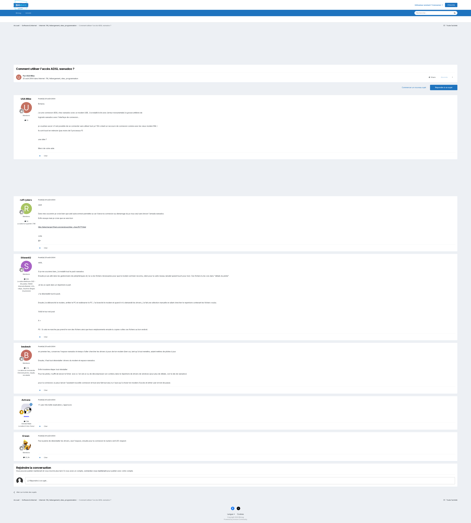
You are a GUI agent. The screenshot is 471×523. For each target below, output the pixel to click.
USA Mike (30, 76)
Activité (28, 13)
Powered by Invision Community (235, 519)
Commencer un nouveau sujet (414, 87)
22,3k (27, 457)
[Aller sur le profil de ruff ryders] (26, 208)
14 (27, 221)
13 (27, 120)
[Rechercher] (454, 13)
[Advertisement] (58, 47)
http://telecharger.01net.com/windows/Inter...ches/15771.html (62, 227)
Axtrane (26, 400)
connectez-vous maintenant (95, 471)
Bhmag (18, 13)
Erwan (25, 436)
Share (433, 77)
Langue (230, 514)
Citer (46, 156)
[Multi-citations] (40, 156)
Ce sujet (446, 13)
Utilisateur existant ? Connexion (428, 5)
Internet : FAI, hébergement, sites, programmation (58, 78)
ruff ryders (26, 200)
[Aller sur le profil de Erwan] (26, 444)
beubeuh (26, 346)
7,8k (27, 421)
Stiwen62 (26, 257)
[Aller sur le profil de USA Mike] (18, 77)
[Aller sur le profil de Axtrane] (26, 408)
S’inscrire (451, 5)
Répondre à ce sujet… (38, 481)
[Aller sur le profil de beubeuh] (26, 355)
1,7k (27, 368)
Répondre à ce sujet (443, 87)
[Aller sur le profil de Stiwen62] (26, 266)
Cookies (240, 514)
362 (27, 279)
